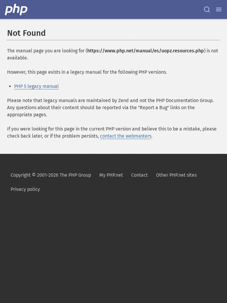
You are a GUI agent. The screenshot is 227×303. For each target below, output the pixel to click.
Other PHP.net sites (176, 175)
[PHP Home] (16, 9)
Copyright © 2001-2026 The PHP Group (51, 175)
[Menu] (219, 9)
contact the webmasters (125, 136)
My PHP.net (111, 175)
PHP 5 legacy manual (36, 86)
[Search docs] (207, 9)
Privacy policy (25, 189)
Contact (139, 175)
